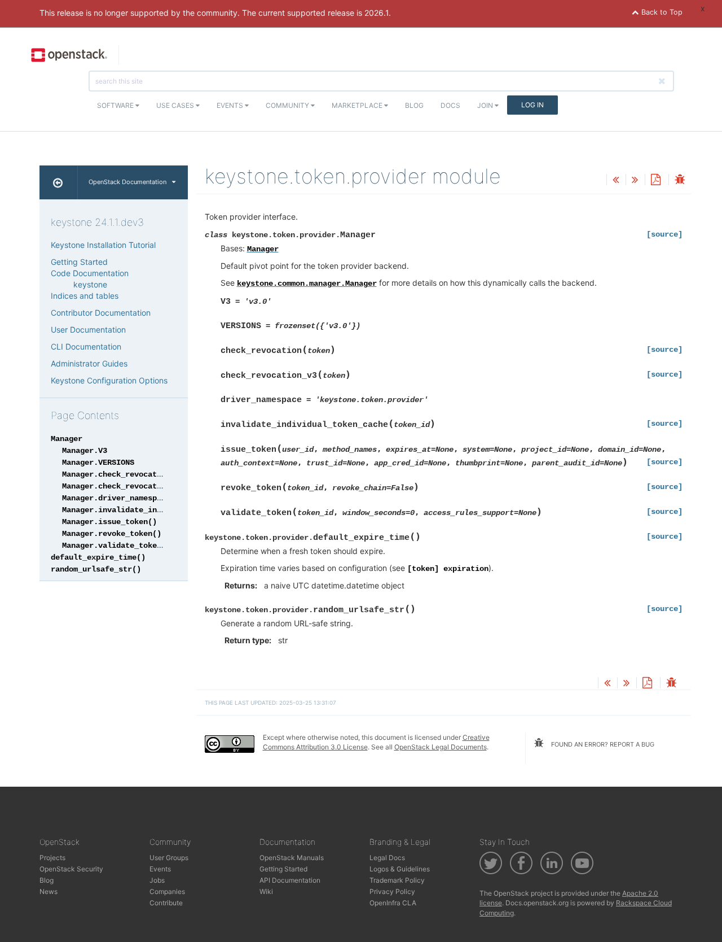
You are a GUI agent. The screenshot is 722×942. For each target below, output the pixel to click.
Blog (414, 105)
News (48, 891)
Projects (52, 857)
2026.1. (377, 13)
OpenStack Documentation (127, 182)
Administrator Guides (89, 363)
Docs (450, 105)
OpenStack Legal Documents (440, 747)
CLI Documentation (86, 346)
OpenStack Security (71, 869)
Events (231, 105)
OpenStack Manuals (291, 857)
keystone (90, 284)
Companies (167, 891)
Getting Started (79, 262)
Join (486, 105)
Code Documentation (90, 273)
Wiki (266, 891)
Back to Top (661, 12)
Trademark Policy (397, 880)
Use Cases (176, 105)
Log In (532, 105)
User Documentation (88, 329)
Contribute (166, 903)
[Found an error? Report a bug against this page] (679, 180)
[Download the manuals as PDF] (655, 180)
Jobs (157, 880)
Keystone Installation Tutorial (103, 245)
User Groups (168, 857)
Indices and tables (84, 295)
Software (116, 105)
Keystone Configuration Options (109, 380)
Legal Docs (387, 857)
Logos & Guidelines (399, 869)
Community (288, 105)
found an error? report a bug (601, 744)
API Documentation (289, 880)
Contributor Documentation (101, 312)
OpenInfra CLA (392, 903)
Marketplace (358, 105)
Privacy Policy (392, 891)
